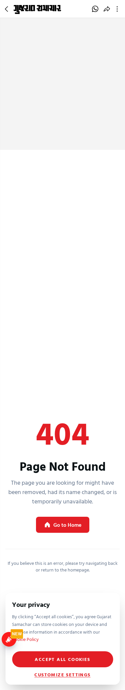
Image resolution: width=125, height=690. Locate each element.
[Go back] (7, 9)
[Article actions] (118, 9)
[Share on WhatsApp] (95, 9)
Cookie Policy (25, 639)
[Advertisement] (62, 84)
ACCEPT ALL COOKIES (62, 659)
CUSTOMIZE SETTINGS (62, 674)
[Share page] (107, 9)
